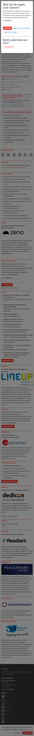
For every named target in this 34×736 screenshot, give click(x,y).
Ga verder (7, 28)
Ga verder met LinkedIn (22, 28)
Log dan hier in (9, 47)
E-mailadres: (7, 20)
